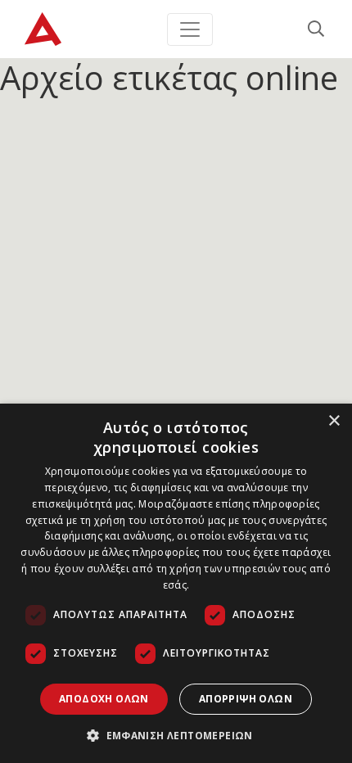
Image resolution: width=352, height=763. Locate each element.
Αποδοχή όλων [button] (104, 699)
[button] (176, 735)
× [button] (333, 421)
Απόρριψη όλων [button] (245, 699)
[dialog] (176, 583)
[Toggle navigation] (190, 29)
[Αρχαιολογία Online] (43, 29)
